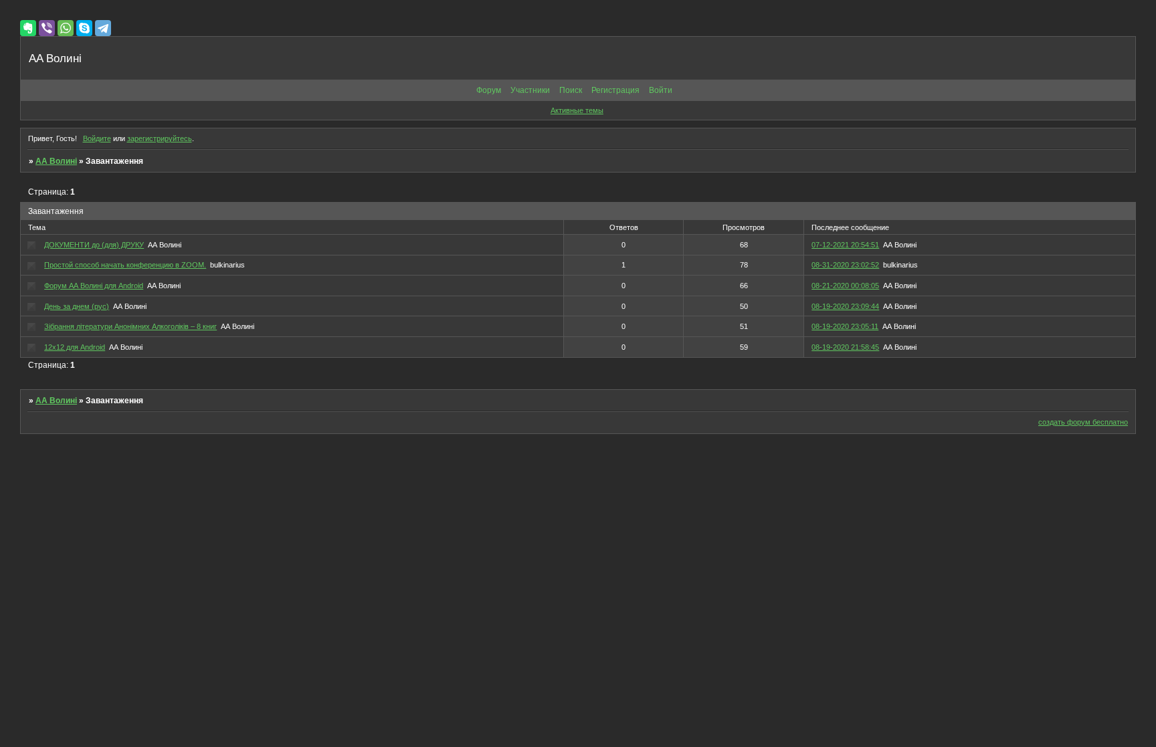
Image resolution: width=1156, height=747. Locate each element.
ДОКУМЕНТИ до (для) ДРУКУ (94, 245)
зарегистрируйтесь (159, 138)
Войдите (97, 138)
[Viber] (47, 28)
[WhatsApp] (66, 28)
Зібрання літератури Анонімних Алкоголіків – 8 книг (130, 326)
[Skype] (84, 28)
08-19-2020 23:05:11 (844, 326)
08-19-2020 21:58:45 (845, 347)
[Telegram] (103, 28)
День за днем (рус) (76, 306)
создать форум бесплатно (1083, 422)
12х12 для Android (74, 347)
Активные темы (577, 110)
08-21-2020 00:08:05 (845, 286)
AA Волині (56, 161)
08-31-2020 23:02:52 (845, 265)
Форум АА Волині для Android (93, 286)
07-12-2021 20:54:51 (845, 245)
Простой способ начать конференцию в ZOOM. (125, 265)
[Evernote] (28, 28)
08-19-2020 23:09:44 (845, 306)
